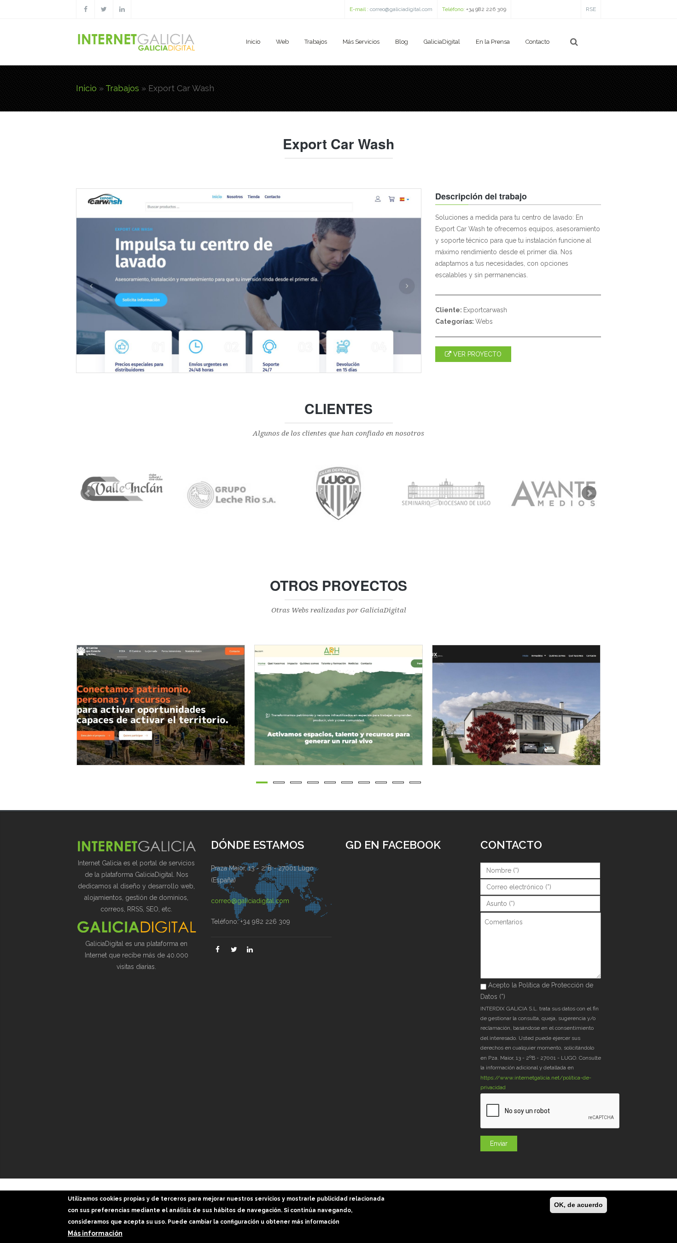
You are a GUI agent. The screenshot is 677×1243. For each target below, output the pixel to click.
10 (415, 782)
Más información (95, 1233)
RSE (591, 9)
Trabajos (315, 41)
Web (282, 41)
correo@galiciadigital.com (401, 9)
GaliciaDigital (442, 41)
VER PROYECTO (476, 354)
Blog (401, 41)
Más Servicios (361, 41)
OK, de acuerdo (578, 1204)
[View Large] (243, 705)
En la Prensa (493, 41)
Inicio (253, 41)
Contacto (537, 41)
